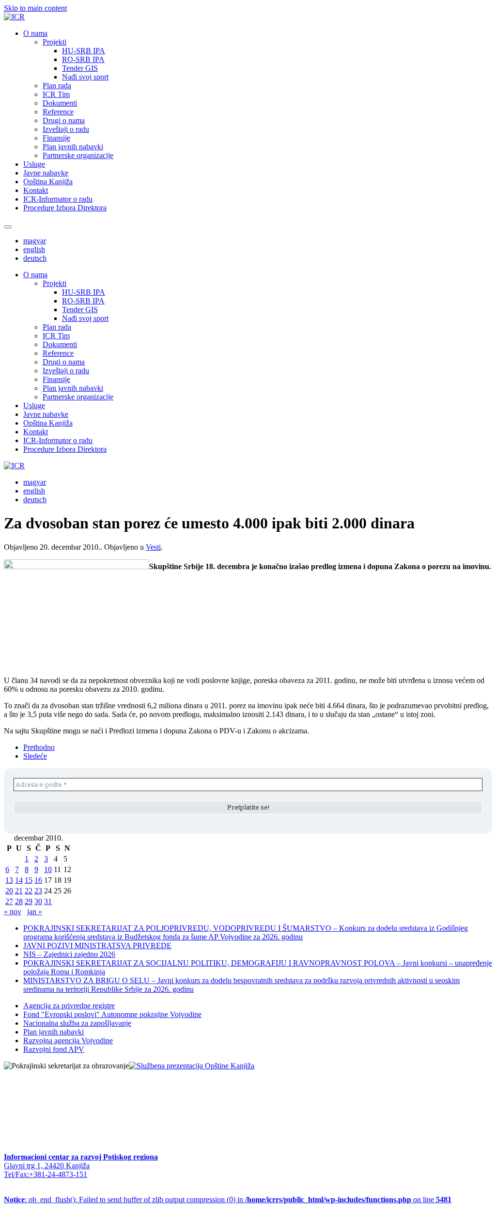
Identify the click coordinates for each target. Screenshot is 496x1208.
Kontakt (35, 190)
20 (9, 891)
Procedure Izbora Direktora (65, 208)
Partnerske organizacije (78, 155)
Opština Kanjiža (48, 181)
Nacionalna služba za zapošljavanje (77, 1023)
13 (9, 880)
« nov (12, 911)
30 (38, 901)
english (34, 249)
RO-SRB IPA (83, 59)
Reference (58, 112)
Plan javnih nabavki (73, 147)
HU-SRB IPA (83, 51)
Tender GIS (80, 68)
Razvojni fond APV (53, 1049)
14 (19, 880)
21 (19, 891)
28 (19, 901)
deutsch (34, 258)
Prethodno (39, 747)
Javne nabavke (45, 173)
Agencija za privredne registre (69, 1005)
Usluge (34, 164)
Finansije (56, 138)
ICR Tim (56, 94)
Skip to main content (35, 8)
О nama (35, 33)
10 (48, 869)
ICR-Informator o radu (58, 199)
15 (28, 880)
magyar (34, 241)
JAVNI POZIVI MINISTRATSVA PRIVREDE (97, 945)
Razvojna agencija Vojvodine (68, 1040)
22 (28, 891)
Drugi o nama (64, 120)
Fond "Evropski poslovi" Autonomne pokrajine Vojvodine (112, 1014)
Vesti (153, 547)
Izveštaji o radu (66, 129)
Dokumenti (60, 103)
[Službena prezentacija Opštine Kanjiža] (191, 1066)
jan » (34, 911)
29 (28, 901)
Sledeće (35, 756)
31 (48, 901)
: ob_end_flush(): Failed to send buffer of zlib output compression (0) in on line (227, 1199)
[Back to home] (14, 17)
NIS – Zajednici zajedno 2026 (69, 954)
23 (38, 891)
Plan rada (57, 85)
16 (38, 880)
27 (9, 901)
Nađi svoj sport (85, 77)
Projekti (54, 42)
